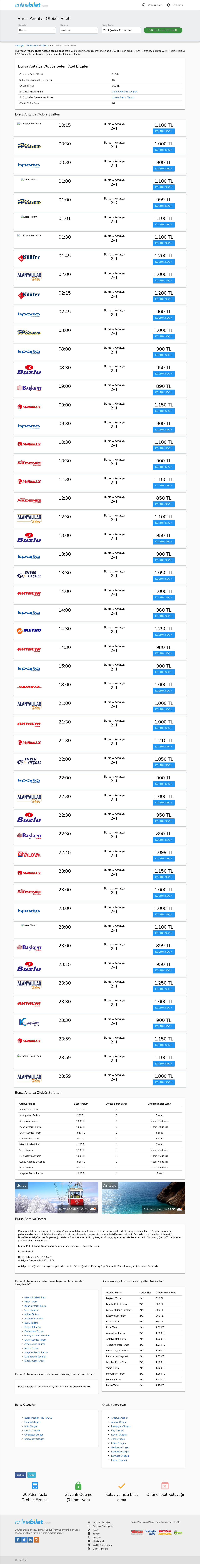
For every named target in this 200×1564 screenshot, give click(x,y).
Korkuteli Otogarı (120, 1451)
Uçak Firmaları (100, 1548)
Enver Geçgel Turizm (35, 1339)
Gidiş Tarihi (107, 25)
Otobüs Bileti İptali (103, 1526)
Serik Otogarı (118, 1439)
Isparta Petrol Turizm (123, 97)
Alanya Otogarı (119, 1422)
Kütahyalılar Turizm (34, 1360)
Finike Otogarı (118, 1443)
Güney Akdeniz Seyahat (124, 91)
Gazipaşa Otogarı (120, 1447)
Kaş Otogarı (117, 1430)
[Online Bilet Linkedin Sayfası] (31, 1541)
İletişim (97, 1537)
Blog (95, 1530)
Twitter (31, 1474)
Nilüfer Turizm (31, 1314)
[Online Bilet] (31, 5)
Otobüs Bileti (152, 5)
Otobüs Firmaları (101, 1522)
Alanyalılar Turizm (33, 1318)
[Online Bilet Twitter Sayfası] (24, 1541)
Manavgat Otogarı (120, 1426)
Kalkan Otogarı (119, 1460)
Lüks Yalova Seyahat (35, 1356)
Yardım (96, 1533)
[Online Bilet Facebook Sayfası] (18, 1541)
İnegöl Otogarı (32, 1430)
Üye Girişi (175, 5)
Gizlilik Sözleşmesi (102, 1545)
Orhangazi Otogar (33, 1434)
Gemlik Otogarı (32, 1422)
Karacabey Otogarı (34, 1439)
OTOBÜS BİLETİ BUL (163, 30)
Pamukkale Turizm (33, 1331)
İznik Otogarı (31, 1426)
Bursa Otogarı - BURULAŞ (38, 1417)
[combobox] (37, 30)
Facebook (20, 1474)
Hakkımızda (99, 1541)
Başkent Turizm (32, 1327)
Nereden (22, 25)
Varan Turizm (31, 1310)
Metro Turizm (31, 1348)
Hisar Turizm (30, 1301)
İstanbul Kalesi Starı (34, 1297)
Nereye (64, 25)
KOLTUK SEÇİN (163, 131)
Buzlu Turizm (31, 1322)
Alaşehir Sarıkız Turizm (36, 1352)
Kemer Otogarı (119, 1434)
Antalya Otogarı (119, 1417)
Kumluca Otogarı (120, 1455)
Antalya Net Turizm (34, 1344)
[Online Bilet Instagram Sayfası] (36, 1541)
